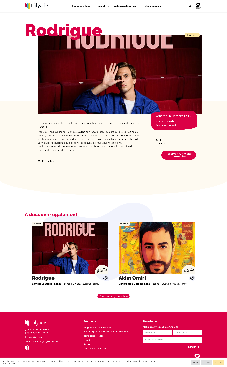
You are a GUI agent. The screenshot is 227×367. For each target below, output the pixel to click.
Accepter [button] (218, 362)
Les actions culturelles (95, 348)
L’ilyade (102, 6)
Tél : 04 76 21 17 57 (34, 337)
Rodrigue (43, 278)
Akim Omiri (132, 278)
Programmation (81, 6)
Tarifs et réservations (94, 336)
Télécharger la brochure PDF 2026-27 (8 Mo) (106, 331)
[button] (190, 6)
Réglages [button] (206, 362)
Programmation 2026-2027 (97, 327)
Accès (87, 344)
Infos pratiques (152, 6)
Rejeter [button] (195, 362)
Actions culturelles (125, 6)
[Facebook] (27, 347)
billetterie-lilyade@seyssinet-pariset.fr (44, 341)
